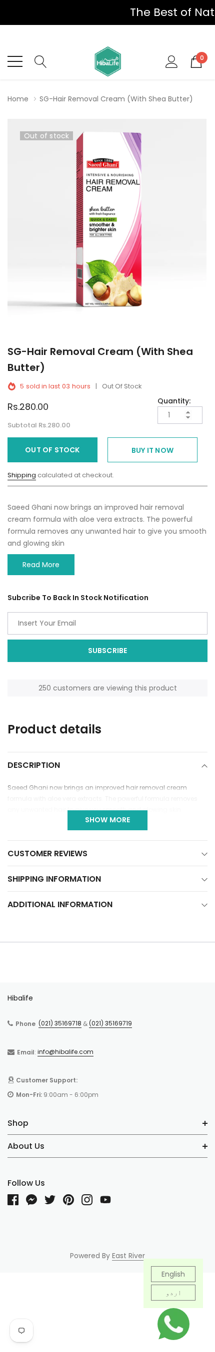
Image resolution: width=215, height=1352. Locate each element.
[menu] (15, 61)
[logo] (107, 61)
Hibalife (20, 998)
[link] (17, 1199)
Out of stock (52, 450)
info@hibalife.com (66, 1051)
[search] (40, 61)
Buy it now (153, 450)
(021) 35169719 (110, 1023)
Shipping (22, 475)
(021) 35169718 (60, 1023)
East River (128, 1256)
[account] (172, 61)
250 (44, 688)
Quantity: (174, 401)
